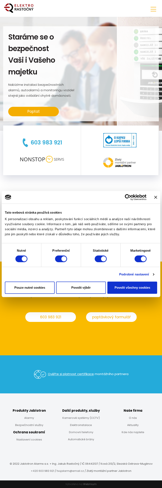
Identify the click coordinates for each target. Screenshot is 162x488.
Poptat (33, 111)
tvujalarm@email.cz (70, 471)
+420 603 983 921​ (42, 471)
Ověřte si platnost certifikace (71, 374)
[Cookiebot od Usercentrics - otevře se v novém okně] (127, 197)
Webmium (90, 484)
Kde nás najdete (133, 432)
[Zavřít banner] (155, 197)
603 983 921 (50, 317)
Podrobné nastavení (134, 274)
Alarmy (29, 418)
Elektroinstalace (81, 425)
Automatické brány (81, 439)
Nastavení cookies (29, 440)
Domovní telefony (81, 432)
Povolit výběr (81, 287)
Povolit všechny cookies (132, 287)
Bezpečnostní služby (29, 425)
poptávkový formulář (111, 317)
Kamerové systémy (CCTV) (81, 418)
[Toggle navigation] (153, 8)
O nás (133, 418)
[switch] (61, 258)
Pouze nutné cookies (29, 287)
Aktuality (133, 425)
